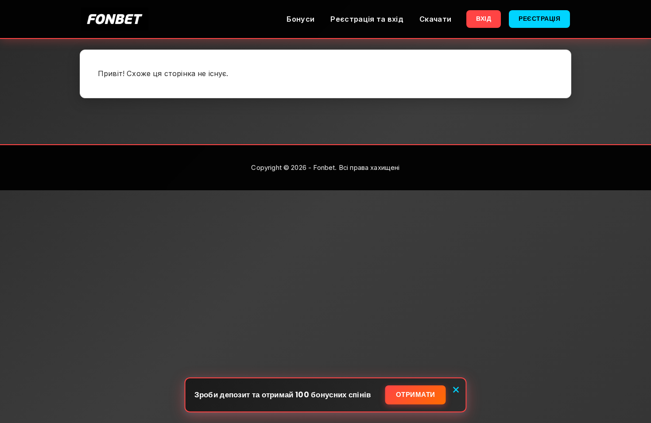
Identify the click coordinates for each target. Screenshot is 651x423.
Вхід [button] (483, 18)
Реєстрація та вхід (366, 19)
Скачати (435, 19)
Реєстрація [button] (539, 18)
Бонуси (300, 19)
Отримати (415, 394)
